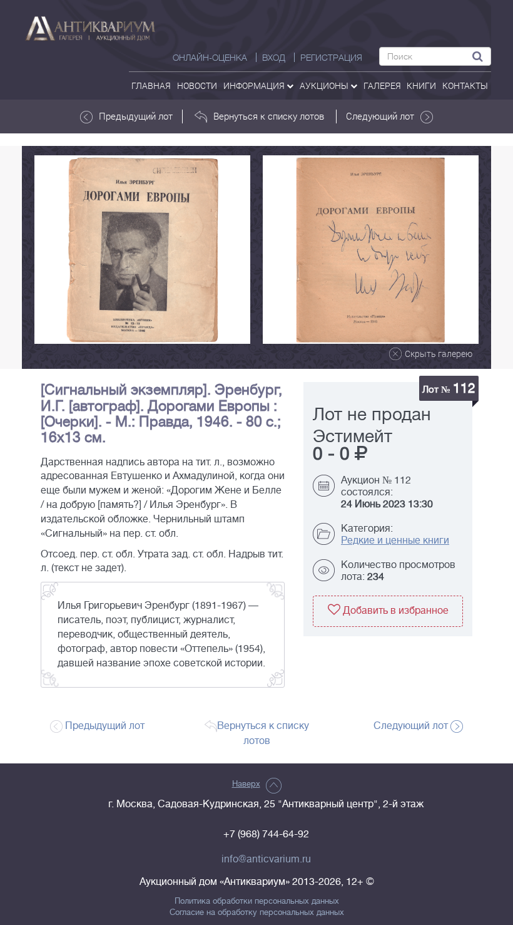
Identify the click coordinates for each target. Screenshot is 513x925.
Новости (197, 85)
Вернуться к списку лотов (268, 116)
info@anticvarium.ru (266, 859)
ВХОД (273, 58)
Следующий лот (380, 116)
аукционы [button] (325, 85)
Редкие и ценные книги (395, 540)
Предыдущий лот (136, 116)
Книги (421, 85)
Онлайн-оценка (210, 58)
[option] (142, 249)
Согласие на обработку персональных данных (257, 912)
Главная (151, 85)
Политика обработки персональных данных (257, 901)
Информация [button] (255, 85)
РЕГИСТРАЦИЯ (331, 58)
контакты (465, 85)
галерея (382, 85)
